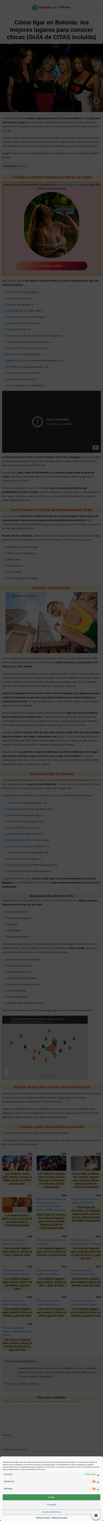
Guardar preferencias (51, 1512)
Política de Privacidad (59, 1518)
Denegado (51, 1504)
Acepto (51, 1497)
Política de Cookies (43, 1518)
